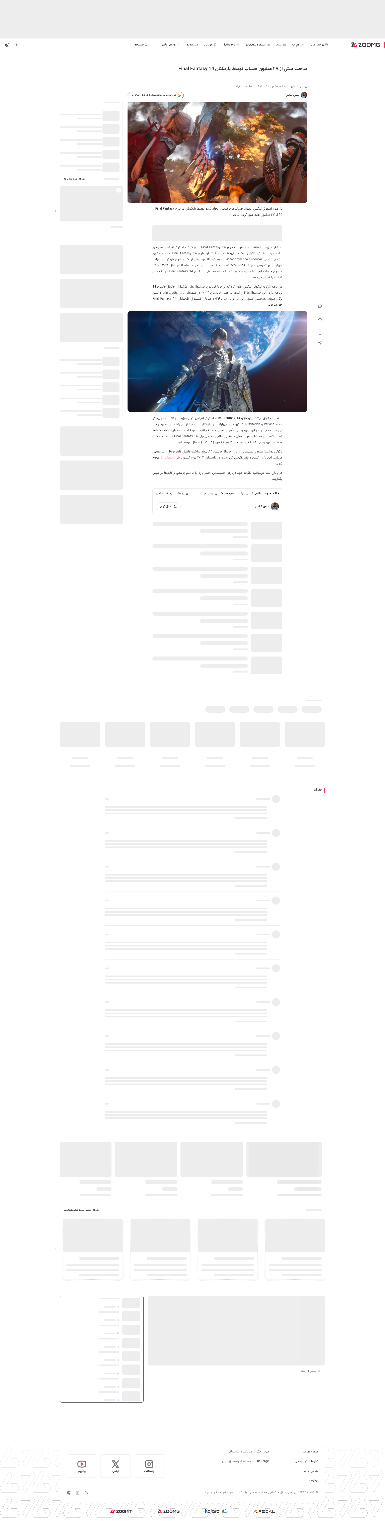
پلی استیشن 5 (170, 457)
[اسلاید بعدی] (55, 211)
